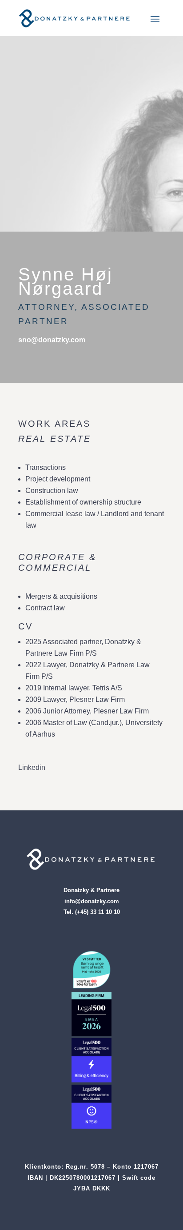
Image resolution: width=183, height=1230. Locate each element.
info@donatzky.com (91, 901)
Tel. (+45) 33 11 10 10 (92, 912)
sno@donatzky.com (51, 340)
